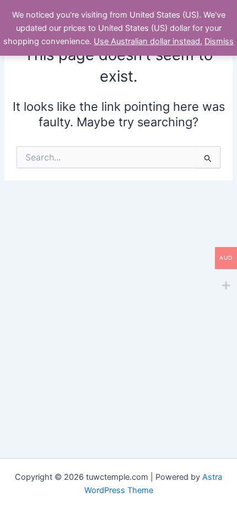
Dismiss (219, 41)
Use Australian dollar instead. (148, 41)
